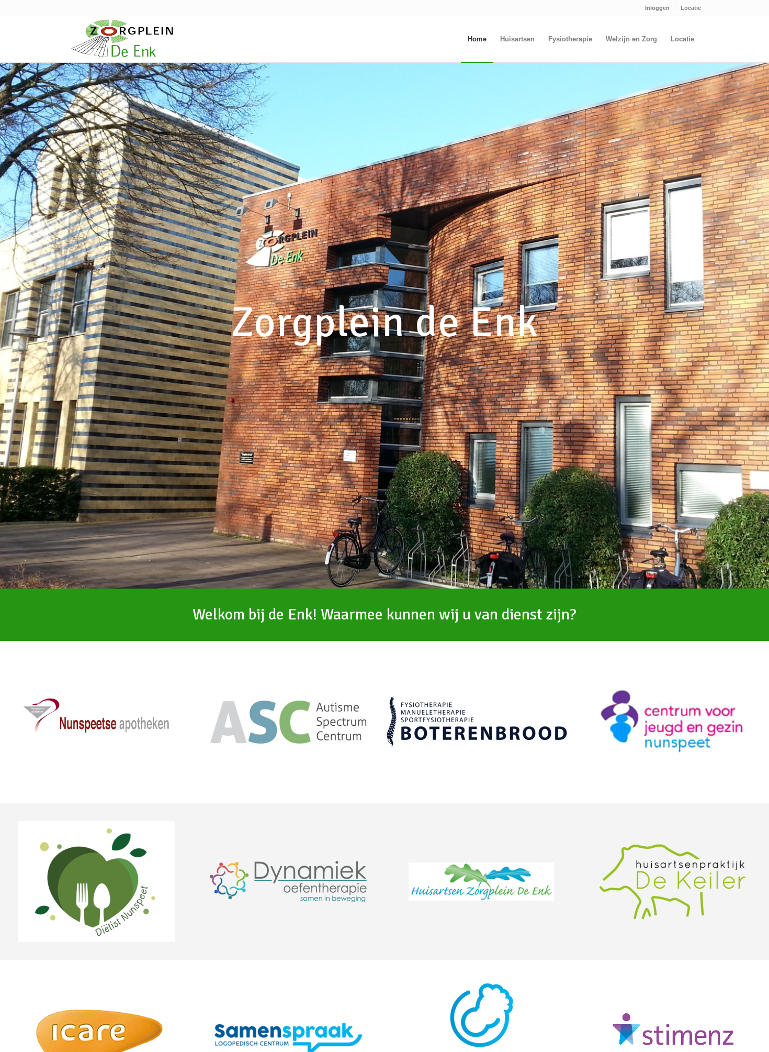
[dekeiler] (672, 881)
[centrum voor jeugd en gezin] (672, 722)
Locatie (691, 8)
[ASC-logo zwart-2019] (288, 722)
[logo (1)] (288, 881)
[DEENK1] (122, 39)
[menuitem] (657, 7)
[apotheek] (96, 719)
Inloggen (657, 8)
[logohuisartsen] (480, 881)
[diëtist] (96, 881)
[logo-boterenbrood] (478, 722)
